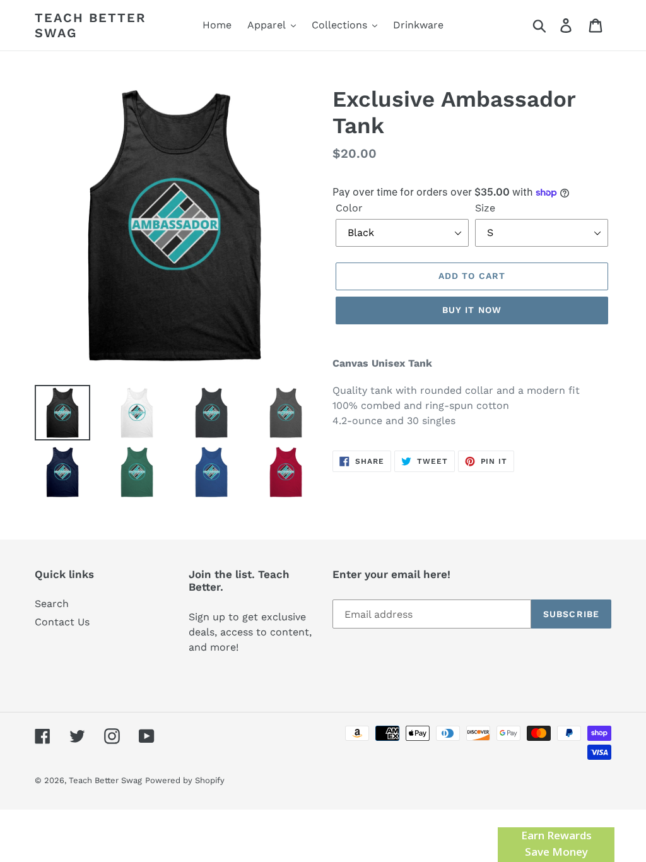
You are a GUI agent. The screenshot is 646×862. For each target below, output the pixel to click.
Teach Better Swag (90, 25)
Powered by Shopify (185, 780)
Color (349, 208)
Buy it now (472, 310)
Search (52, 604)
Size (485, 208)
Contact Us (62, 622)
